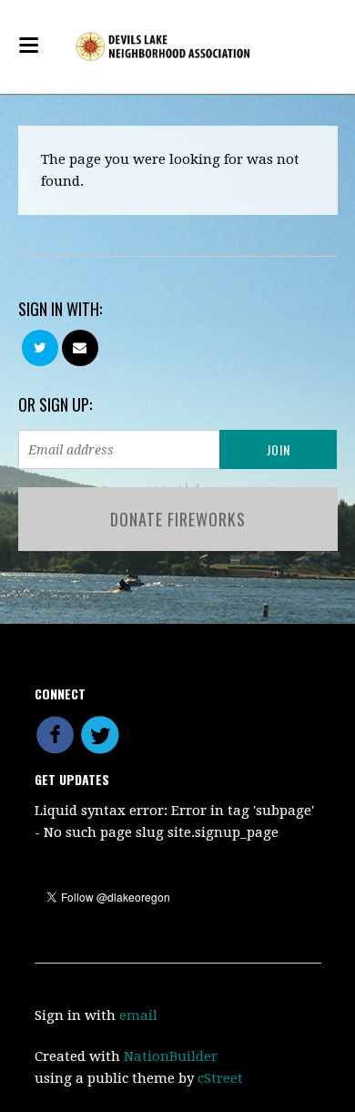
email (138, 1015)
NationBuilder (171, 1056)
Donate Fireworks (178, 519)
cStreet (220, 1078)
